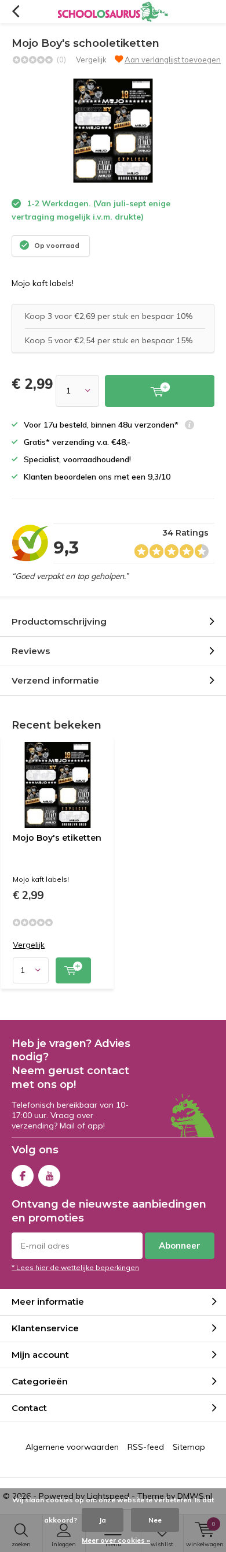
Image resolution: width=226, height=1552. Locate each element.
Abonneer (180, 1245)
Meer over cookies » (116, 1540)
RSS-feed (145, 1447)
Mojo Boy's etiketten (57, 838)
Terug (15, 11)
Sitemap (189, 1447)
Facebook (23, 1176)
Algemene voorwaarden (72, 1447)
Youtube (49, 1176)
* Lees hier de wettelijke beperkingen (75, 1267)
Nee (155, 1520)
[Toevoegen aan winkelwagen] (159, 391)
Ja (102, 1520)
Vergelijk (91, 59)
